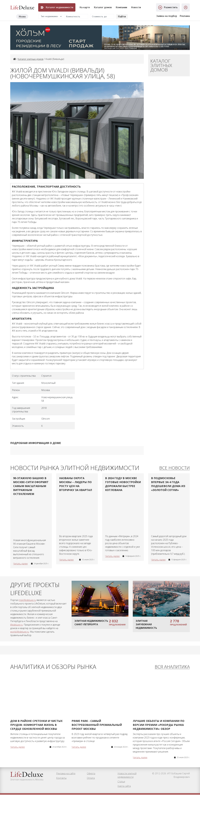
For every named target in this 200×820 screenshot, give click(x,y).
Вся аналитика (172, 666)
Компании (121, 7)
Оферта (91, 773)
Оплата (91, 778)
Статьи (121, 781)
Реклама (185, 16)
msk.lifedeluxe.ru (27, 600)
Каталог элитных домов (30, 59)
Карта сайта (124, 786)
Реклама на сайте (65, 773)
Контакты (61, 778)
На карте (85, 7)
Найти (122, 16)
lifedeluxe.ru (16, 624)
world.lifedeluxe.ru (19, 631)
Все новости (174, 468)
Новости (136, 7)
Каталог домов (103, 7)
